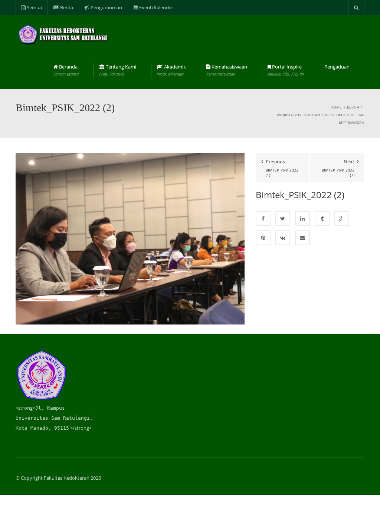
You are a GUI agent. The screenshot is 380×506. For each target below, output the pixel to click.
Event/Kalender (155, 7)
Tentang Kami (117, 70)
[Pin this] (263, 237)
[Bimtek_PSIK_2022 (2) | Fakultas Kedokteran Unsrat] (63, 33)
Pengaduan (337, 66)
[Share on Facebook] (263, 218)
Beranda (66, 70)
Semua (34, 7)
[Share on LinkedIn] (302, 218)
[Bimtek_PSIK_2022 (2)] (130, 238)
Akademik (171, 70)
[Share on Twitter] (282, 218)
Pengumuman (105, 7)
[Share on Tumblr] (322, 218)
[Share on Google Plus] (341, 218)
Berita (66, 7)
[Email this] (302, 237)
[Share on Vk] (282, 237)
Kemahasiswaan (226, 70)
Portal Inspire (286, 70)
